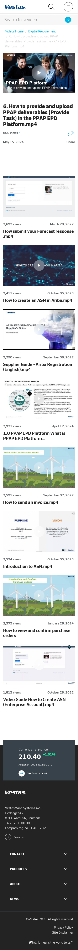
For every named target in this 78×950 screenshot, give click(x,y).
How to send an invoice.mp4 (30, 502)
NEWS (14, 899)
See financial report (37, 773)
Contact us (19, 837)
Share (71, 142)
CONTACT (17, 854)
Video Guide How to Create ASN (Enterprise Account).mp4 (34, 702)
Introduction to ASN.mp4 (27, 566)
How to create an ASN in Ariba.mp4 (37, 300)
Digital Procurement (42, 31)
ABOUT (15, 884)
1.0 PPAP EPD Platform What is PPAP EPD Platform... (34, 436)
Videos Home (14, 31)
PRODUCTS (18, 869)
